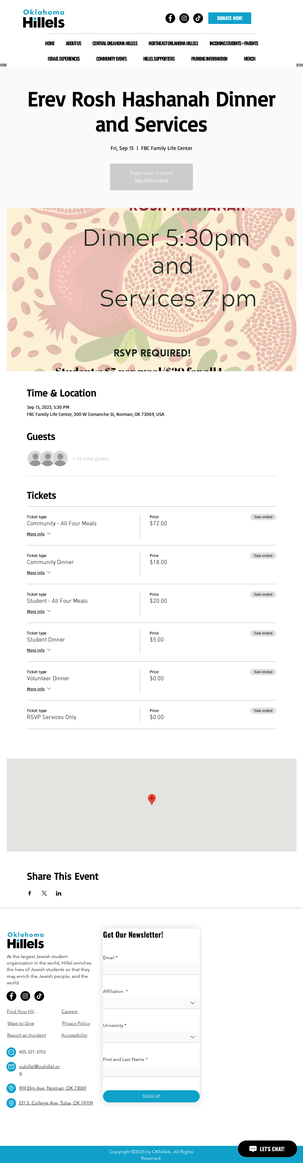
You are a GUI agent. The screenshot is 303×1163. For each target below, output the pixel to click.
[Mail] (11, 1067)
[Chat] (11, 1052)
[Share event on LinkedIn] (59, 893)
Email (110, 957)
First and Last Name (125, 1059)
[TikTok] (39, 996)
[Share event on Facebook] (30, 893)
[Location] (11, 1088)
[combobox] (151, 1003)
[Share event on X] (44, 893)
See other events (152, 180)
